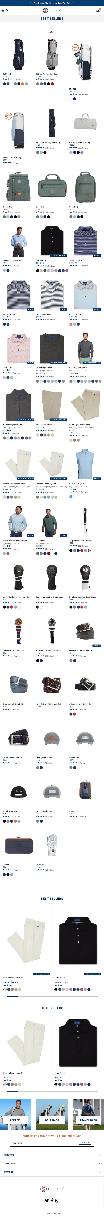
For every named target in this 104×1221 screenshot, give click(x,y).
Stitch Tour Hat (10, 811)
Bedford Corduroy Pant (46, 484)
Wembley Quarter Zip (12, 425)
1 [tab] (12, 996)
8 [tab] (92, 996)
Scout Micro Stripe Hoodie (15, 541)
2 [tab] (24, 996)
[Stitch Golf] (52, 1189)
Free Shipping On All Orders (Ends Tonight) (52, 3)
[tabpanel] (27, 948)
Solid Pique (41, 260)
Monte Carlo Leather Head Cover (17, 597)
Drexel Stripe (75, 314)
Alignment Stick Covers (80, 541)
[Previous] (30, 3)
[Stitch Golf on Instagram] (57, 1200)
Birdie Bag (7, 207)
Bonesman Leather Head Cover (50, 597)
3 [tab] (35, 996)
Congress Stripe (43, 314)
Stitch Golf (55, 1213)
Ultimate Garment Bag (79, 142)
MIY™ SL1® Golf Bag (12, 157)
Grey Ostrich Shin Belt (13, 704)
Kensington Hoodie (78, 368)
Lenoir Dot (7, 368)
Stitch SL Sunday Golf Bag (48, 142)
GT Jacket (40, 541)
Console (73, 811)
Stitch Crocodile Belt (12, 758)
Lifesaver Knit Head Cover (14, 651)
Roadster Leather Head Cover (82, 597)
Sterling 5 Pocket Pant (79, 425)
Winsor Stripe (75, 260)
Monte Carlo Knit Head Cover (49, 651)
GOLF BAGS (52, 1120)
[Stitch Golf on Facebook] (52, 1200)
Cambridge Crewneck (46, 368)
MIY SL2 (72, 89)
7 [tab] (80, 996)
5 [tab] (58, 996)
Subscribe (85, 1142)
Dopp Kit (40, 207)
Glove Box (7, 865)
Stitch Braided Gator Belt (81, 704)
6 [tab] (69, 996)
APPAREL (15, 1120)
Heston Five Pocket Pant (14, 484)
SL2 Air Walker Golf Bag (47, 74)
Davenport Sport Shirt (13, 260)
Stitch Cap (74, 758)
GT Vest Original (76, 484)
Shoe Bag (73, 207)
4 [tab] (46, 996)
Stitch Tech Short (44, 425)
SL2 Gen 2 (7, 74)
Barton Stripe (9, 314)
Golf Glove (41, 865)
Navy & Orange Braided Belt (49, 704)
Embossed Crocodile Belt (80, 651)
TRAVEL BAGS (88, 1120)
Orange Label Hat (44, 758)
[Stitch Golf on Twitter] (47, 1200)
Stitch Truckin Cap (44, 811)
